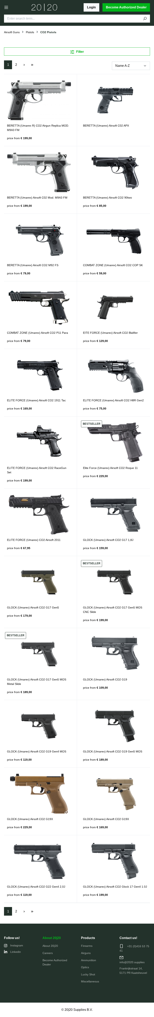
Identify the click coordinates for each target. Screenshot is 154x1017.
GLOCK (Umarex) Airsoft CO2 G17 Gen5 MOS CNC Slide (112, 609)
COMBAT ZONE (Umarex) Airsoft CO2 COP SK (113, 265)
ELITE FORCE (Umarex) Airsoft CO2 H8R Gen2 (113, 400)
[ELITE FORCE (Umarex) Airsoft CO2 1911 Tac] (39, 375)
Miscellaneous (90, 981)
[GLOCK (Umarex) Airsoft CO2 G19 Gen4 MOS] (39, 726)
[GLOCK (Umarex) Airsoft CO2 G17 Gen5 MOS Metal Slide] (39, 654)
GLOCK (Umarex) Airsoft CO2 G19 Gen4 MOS (36, 751)
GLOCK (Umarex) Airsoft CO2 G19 (105, 679)
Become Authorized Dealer (126, 7)
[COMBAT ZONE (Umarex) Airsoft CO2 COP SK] (115, 240)
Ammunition (88, 960)
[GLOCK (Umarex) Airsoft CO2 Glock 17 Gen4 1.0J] (115, 861)
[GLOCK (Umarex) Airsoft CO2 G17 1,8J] (115, 514)
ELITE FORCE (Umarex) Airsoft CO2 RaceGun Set (36, 470)
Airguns (86, 953)
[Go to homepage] (44, 7)
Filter (79, 51)
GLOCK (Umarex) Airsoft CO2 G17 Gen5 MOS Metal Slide (36, 681)
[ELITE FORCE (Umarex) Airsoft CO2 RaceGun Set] (39, 443)
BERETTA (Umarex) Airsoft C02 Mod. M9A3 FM (37, 197)
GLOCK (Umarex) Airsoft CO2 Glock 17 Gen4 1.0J (115, 886)
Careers (48, 953)
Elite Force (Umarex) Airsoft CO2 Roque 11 (110, 468)
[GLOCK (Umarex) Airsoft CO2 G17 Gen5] (39, 582)
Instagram (16, 945)
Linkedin (15, 951)
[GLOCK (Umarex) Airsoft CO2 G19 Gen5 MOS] (115, 726)
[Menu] (6, 7)
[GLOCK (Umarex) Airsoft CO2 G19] (115, 654)
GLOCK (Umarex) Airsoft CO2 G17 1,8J (108, 539)
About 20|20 (52, 938)
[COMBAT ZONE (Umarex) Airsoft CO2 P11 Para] (39, 307)
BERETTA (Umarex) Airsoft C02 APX (106, 125)
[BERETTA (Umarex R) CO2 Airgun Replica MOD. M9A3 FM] (39, 100)
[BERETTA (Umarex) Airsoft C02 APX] (115, 100)
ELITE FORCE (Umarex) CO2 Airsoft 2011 (34, 539)
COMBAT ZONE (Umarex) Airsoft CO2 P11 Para (37, 332)
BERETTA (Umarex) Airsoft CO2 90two (107, 197)
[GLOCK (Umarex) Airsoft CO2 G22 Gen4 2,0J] (39, 861)
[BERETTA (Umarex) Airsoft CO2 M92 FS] (39, 240)
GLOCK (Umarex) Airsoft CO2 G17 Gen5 (33, 607)
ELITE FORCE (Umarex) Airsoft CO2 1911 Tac (36, 400)
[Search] (145, 19)
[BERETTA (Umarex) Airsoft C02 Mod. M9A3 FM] (39, 172)
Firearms (86, 945)
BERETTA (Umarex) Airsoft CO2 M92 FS (32, 265)
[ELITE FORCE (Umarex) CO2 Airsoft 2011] (39, 514)
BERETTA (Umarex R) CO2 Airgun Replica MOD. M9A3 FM (38, 128)
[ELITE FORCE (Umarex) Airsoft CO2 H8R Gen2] (115, 375)
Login (91, 7)
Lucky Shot (88, 974)
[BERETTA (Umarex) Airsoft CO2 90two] (115, 172)
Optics (85, 967)
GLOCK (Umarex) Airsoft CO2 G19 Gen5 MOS (112, 751)
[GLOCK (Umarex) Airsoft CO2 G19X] (39, 794)
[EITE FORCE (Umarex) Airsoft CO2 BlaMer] (115, 307)
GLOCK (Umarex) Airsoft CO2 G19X (30, 819)
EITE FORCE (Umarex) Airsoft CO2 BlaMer (110, 332)
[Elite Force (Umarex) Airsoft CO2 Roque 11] (115, 443)
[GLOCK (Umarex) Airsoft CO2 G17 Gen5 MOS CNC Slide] (115, 582)
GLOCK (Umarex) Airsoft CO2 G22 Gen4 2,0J (36, 886)
